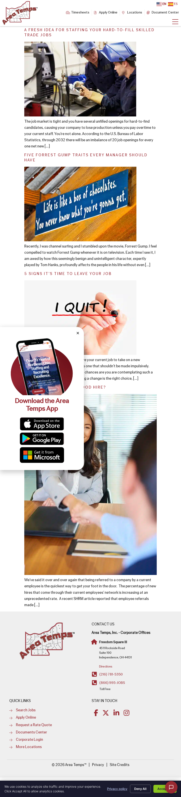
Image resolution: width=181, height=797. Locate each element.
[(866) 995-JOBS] (94, 682)
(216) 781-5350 (111, 674)
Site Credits (119, 765)
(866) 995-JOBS (112, 683)
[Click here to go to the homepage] (47, 641)
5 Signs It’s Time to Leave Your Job (68, 274)
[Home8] (175, 21)
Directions (105, 666)
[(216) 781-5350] (94, 674)
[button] (77, 333)
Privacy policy (117, 789)
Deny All (140, 789)
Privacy (98, 765)
